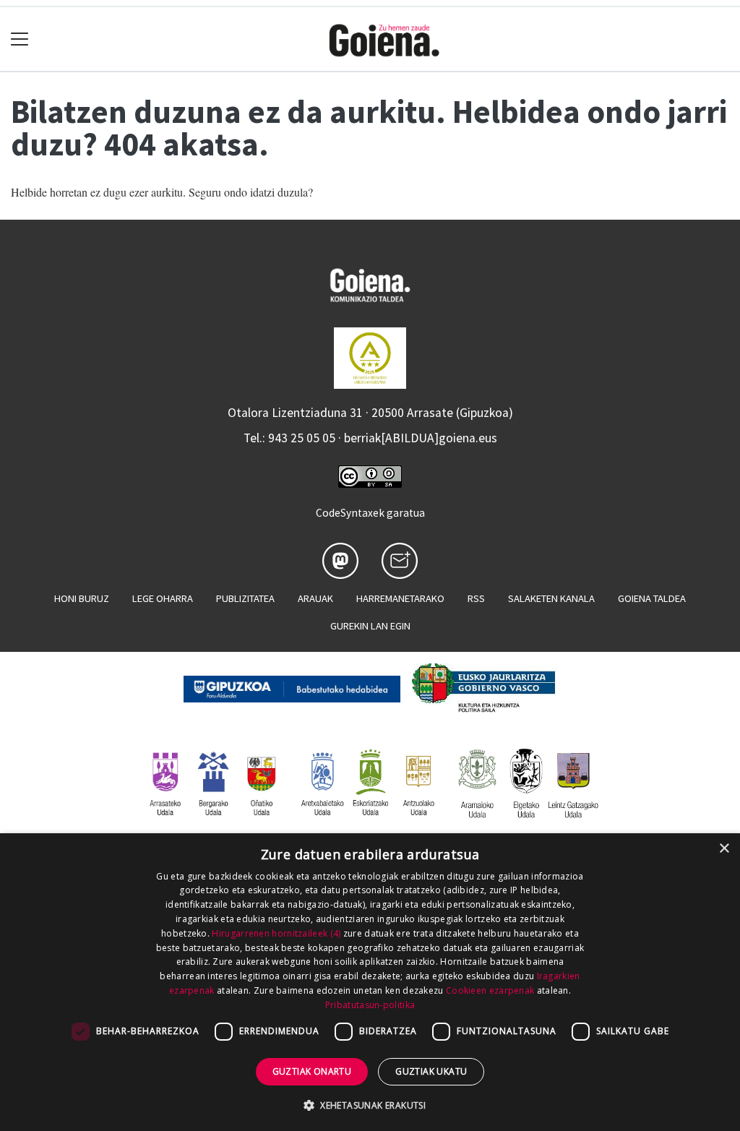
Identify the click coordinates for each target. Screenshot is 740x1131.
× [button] (723, 848)
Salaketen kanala (551, 598)
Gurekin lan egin (370, 625)
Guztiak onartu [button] (312, 1071)
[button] (370, 1105)
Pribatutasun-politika (370, 1005)
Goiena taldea (652, 598)
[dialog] (370, 982)
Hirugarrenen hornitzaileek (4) (276, 933)
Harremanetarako (400, 598)
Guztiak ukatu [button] (431, 1071)
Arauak (315, 598)
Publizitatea (245, 598)
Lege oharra (162, 598)
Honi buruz (81, 598)
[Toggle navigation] (19, 39)
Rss (476, 598)
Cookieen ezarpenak (490, 990)
